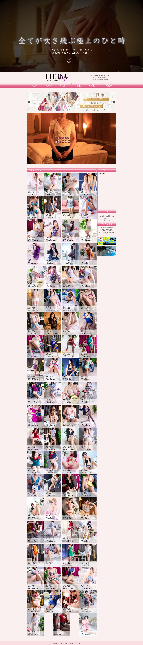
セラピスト (64, 85)
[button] (29, 102)
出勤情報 (49, 85)
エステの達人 (106, 215)
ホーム (34, 85)
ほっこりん (107, 220)
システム (79, 85)
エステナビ (107, 218)
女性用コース (94, 85)
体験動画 (109, 85)
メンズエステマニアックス (107, 216)
